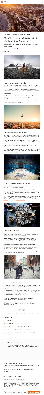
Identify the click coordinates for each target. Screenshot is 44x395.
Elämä (20, 310)
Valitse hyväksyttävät (21, 392)
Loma (24, 310)
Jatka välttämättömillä (10, 392)
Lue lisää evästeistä (7, 388)
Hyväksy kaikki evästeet (33, 392)
